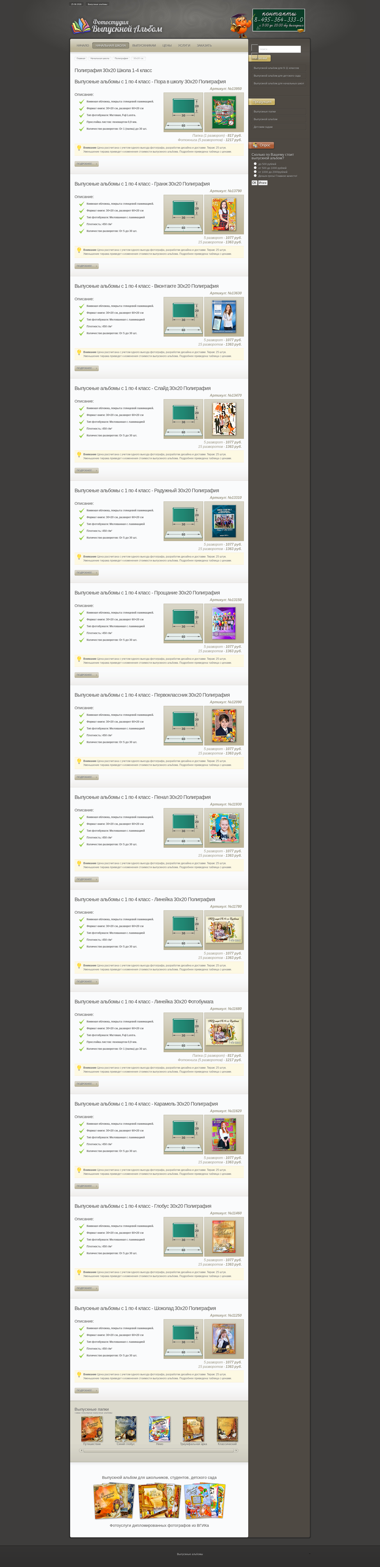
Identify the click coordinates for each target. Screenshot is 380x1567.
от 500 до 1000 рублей (272, 168)
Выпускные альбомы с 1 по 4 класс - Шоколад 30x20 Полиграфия (145, 1308)
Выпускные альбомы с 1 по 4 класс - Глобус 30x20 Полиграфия (143, 1206)
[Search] (254, 47)
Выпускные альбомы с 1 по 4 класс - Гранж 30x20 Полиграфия (142, 184)
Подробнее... (85, 163)
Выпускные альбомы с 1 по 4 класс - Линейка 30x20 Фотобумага (144, 1001)
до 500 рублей (267, 164)
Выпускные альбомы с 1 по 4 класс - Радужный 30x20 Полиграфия (147, 490)
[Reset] (254, 56)
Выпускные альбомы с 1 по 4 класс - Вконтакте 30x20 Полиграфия (146, 286)
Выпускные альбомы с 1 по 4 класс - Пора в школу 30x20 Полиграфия (150, 81)
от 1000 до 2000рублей (272, 172)
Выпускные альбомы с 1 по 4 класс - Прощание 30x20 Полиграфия (147, 593)
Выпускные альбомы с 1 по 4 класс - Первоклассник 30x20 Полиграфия (152, 695)
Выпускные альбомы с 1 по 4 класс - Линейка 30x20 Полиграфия (145, 899)
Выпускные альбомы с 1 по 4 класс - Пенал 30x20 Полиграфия (142, 797)
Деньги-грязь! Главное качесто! (277, 176)
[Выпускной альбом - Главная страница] (124, 31)
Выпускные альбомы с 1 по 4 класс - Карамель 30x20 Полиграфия (146, 1104)
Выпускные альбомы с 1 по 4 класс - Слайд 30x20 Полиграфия (142, 388)
